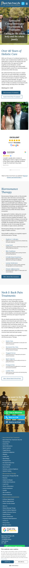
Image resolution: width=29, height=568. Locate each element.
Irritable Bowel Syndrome (13, 257)
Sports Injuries (10, 359)
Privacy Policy (6, 522)
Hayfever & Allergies (12, 239)
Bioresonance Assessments (11, 497)
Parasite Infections (7, 494)
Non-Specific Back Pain (8, 462)
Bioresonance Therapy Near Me (10, 475)
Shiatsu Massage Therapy (9, 508)
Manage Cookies (7, 525)
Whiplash (5, 454)
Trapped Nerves (11, 353)
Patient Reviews (7, 514)
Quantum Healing (7, 471)
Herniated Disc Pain (12, 347)
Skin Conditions (10, 251)
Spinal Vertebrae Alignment (9, 510)
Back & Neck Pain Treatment (11, 437)
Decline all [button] (21, 561)
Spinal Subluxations (7, 446)
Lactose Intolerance (12, 263)
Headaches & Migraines (8, 452)
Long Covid (9, 245)
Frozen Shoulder (7, 465)
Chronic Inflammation (12, 269)
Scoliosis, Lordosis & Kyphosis (10, 469)
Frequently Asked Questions (10, 518)
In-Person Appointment (8, 499)
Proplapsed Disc (7, 460)
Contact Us (5, 520)
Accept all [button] (7, 561)
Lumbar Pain (10, 371)
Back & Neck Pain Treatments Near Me (12, 439)
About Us (5, 506)
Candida (5, 490)
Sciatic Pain (9, 341)
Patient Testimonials (8, 516)
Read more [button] (6, 165)
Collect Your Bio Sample (9, 503)
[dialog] (14, 557)
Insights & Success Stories (9, 512)
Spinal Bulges (6, 458)
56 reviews (17, 142)
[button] (9, 530)
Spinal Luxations (7, 448)
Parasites (5, 478)
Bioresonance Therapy (9, 473)
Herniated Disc (6, 442)
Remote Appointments (8, 501)
